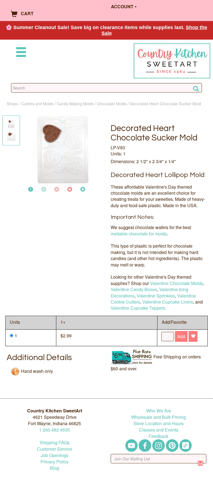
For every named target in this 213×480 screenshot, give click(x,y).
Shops (12, 103)
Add (181, 336)
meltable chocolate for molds (139, 233)
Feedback (158, 436)
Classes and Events (158, 430)
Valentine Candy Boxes (134, 289)
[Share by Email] (69, 189)
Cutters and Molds (37, 103)
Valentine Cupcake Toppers (138, 308)
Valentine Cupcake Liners (167, 302)
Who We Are (158, 410)
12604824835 (54, 430)
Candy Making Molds (75, 103)
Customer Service (54, 449)
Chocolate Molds (111, 103)
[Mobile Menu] (20, 53)
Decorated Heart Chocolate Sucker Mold (165, 103)
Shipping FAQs (55, 442)
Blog (54, 468)
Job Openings (54, 455)
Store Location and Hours (158, 423)
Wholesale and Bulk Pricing (158, 417)
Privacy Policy (54, 461)
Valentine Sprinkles (156, 295)
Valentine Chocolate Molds (176, 283)
